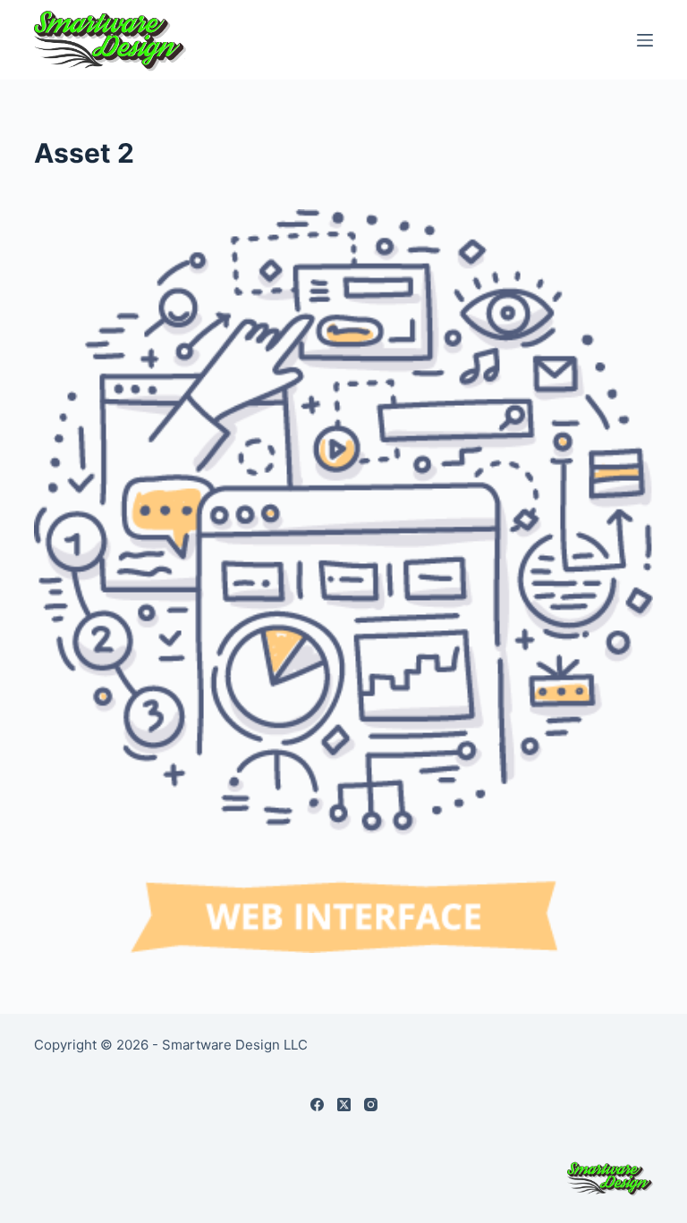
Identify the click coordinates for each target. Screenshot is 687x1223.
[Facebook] (317, 1104)
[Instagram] (370, 1104)
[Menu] (645, 40)
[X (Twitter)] (344, 1104)
